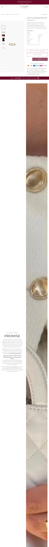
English (22, 3)
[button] (2, 7)
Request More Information (37, 50)
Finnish (26, 3)
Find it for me (37, 54)
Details (28, 32)
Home (3, 14)
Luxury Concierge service (12, 366)
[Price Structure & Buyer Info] (34, 20)
